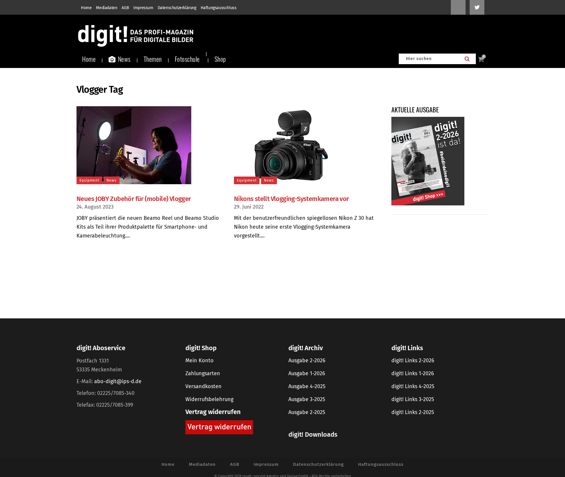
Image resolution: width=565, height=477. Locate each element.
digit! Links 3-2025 (412, 399)
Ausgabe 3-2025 (306, 399)
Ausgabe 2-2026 (306, 360)
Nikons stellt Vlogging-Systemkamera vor (291, 199)
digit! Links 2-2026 (412, 360)
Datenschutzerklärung (177, 7)
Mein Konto (199, 360)
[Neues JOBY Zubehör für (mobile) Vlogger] (149, 145)
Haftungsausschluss (219, 7)
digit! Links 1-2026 (412, 373)
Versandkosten (203, 386)
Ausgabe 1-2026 (306, 373)
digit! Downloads (312, 434)
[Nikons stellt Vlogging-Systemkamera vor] (306, 145)
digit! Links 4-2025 (412, 386)
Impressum (143, 7)
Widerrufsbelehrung (209, 399)
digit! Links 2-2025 (412, 412)
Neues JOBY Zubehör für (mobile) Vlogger (134, 199)
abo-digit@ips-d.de (118, 381)
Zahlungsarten (202, 373)
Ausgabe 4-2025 (306, 386)
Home (86, 7)
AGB (125, 7)
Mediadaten (106, 7)
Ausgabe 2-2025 (306, 412)
